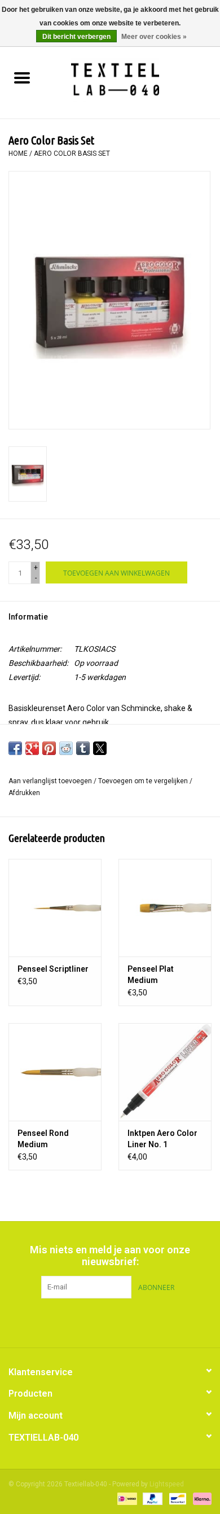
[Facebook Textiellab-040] (90, 1322)
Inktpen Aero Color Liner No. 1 (162, 1139)
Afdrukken (24, 793)
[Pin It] (49, 748)
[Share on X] (100, 748)
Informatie (28, 616)
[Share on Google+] (32, 748)
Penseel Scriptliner (53, 968)
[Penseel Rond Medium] (55, 1072)
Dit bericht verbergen (76, 37)
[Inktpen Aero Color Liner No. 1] (165, 1072)
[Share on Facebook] (15, 748)
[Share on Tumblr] (83, 748)
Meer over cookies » (154, 37)
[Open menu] (22, 77)
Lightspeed (166, 1484)
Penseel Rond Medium (43, 1139)
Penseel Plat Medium (150, 974)
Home (18, 153)
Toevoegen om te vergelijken (144, 781)
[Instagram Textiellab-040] (130, 1322)
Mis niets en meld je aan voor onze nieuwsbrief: (110, 1255)
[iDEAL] (125, 1498)
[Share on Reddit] (66, 748)
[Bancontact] (176, 1498)
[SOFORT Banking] (200, 1498)
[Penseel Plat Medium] (165, 907)
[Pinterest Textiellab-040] (110, 1322)
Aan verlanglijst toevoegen (51, 781)
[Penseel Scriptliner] (55, 907)
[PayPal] (151, 1498)
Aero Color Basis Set (72, 153)
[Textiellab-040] (132, 79)
